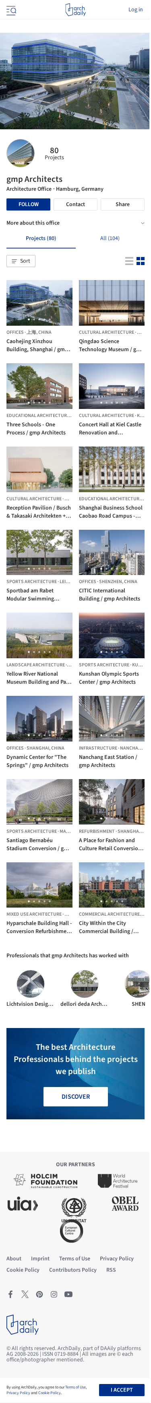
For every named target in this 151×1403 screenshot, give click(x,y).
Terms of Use (75, 1387)
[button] (20, 261)
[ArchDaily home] (75, 9)
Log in (135, 10)
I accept (122, 1390)
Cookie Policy (49, 1393)
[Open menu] (10, 9)
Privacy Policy (18, 1393)
